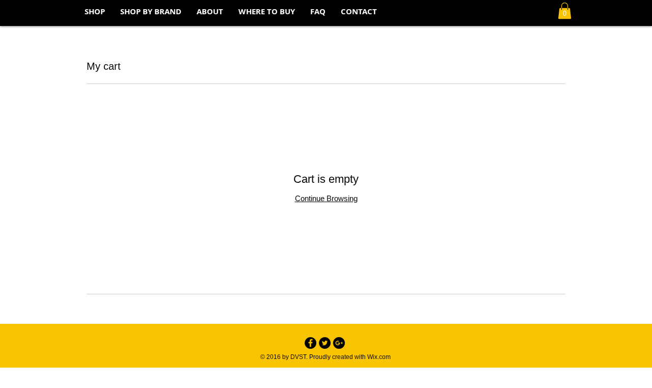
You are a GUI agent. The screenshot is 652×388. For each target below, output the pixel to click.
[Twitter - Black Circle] (325, 343)
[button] (565, 11)
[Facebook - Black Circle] (310, 343)
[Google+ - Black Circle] (339, 343)
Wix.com (379, 357)
